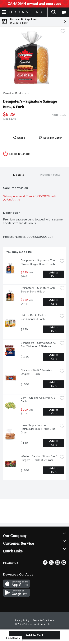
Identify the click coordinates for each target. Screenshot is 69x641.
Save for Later (52, 138)
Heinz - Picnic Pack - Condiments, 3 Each (33, 317)
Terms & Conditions (43, 620)
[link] (50, 138)
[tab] (18, 175)
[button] (53, 12)
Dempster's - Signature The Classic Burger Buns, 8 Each (38, 262)
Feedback (13, 638)
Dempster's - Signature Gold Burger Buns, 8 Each (38, 289)
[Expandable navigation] (4, 12)
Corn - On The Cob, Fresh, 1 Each (38, 399)
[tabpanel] (34, 331)
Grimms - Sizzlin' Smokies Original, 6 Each (37, 372)
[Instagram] (57, 564)
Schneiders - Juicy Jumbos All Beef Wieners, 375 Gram (39, 344)
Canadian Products (14, 93)
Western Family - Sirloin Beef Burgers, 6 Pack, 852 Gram (39, 458)
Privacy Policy (22, 620)
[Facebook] (45, 564)
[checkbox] (63, 32)
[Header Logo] (27, 12)
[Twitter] (51, 564)
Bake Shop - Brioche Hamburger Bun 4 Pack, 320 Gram (38, 428)
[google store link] (16, 596)
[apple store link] (16, 587)
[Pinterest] (63, 564)
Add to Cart (54, 274)
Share (21, 138)
